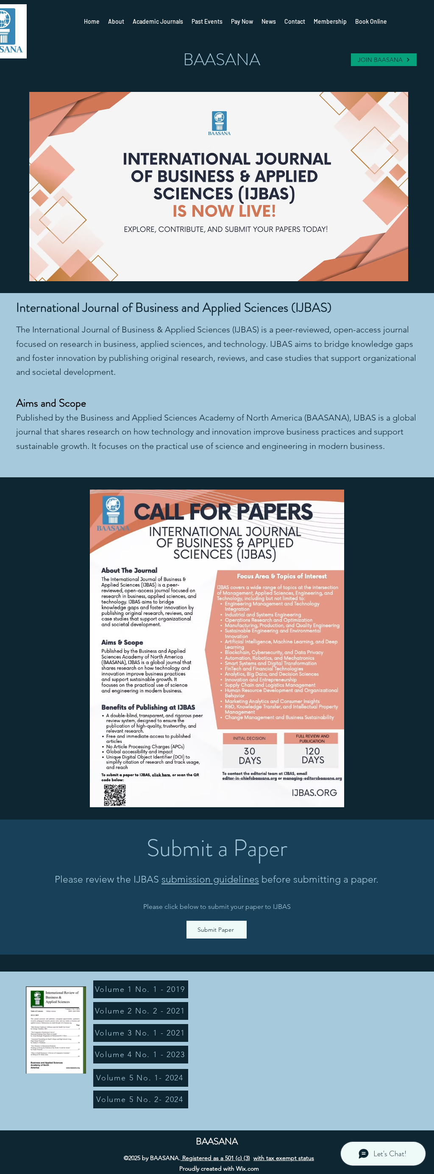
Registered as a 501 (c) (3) (215, 1158)
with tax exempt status (283, 1158)
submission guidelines (210, 879)
